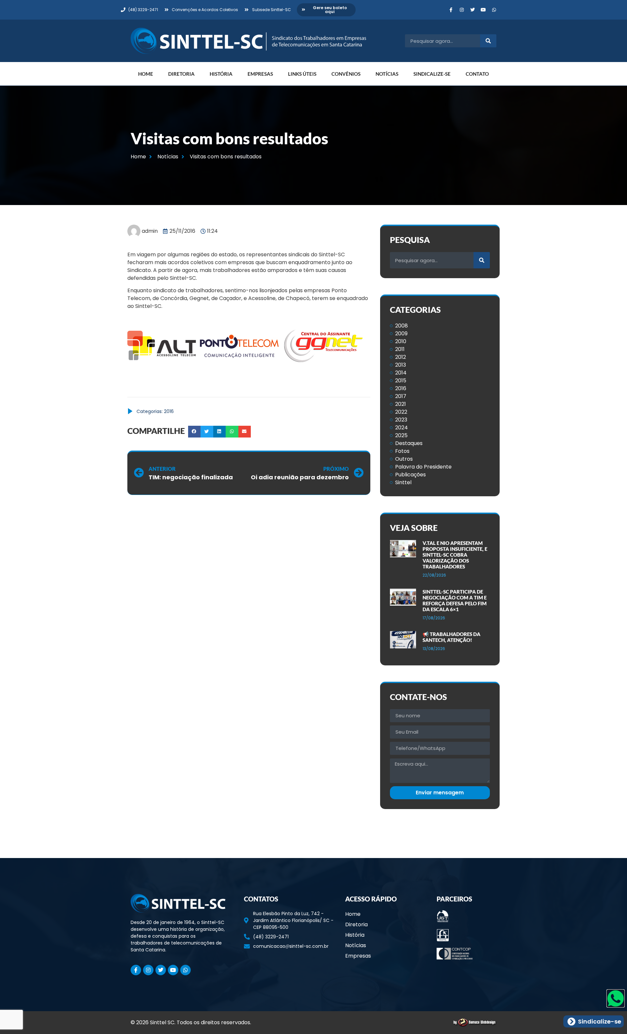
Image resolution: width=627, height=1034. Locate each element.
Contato (477, 74)
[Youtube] (483, 9)
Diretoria (181, 74)
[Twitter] (472, 9)
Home (145, 74)
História (221, 74)
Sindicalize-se (432, 74)
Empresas (260, 74)
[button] (194, 431)
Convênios (346, 74)
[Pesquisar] (488, 40)
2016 (169, 411)
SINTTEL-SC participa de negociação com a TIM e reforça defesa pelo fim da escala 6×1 (455, 600)
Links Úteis (302, 74)
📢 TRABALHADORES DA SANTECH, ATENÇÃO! (451, 637)
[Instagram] (461, 9)
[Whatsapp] (494, 9)
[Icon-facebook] (451, 9)
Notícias (387, 74)
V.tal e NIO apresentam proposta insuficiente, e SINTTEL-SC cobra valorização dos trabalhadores (455, 554)
